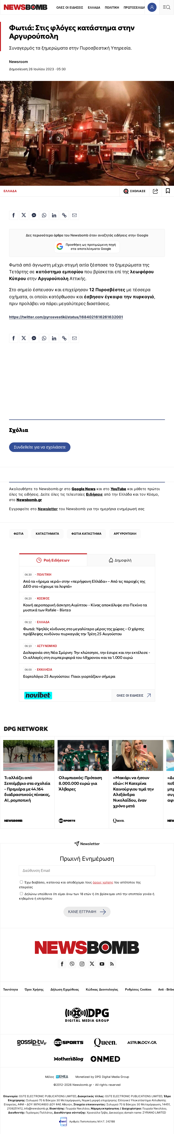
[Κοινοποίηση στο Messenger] (34, 215)
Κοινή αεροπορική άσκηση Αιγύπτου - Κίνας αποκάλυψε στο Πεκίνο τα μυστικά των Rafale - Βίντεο (85, 607)
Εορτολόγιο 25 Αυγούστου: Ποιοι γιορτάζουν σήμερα (69, 676)
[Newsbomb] (87, 948)
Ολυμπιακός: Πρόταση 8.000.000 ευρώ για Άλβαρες (80, 783)
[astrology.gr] (142, 1042)
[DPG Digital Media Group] (87, 1015)
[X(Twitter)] (92, 963)
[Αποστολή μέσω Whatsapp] (43, 215)
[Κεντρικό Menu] (166, 7)
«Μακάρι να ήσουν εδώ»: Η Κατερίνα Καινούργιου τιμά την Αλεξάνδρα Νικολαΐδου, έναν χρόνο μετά (133, 791)
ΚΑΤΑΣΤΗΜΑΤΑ (47, 533)
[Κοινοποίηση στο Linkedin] (54, 215)
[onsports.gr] (68, 1042)
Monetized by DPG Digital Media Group (102, 1077)
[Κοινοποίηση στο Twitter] (23, 215)
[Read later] (168, 191)
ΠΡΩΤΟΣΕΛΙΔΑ (134, 7)
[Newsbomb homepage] (25, 7)
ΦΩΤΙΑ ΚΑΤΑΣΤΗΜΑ (86, 533)
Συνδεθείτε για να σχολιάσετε (40, 447)
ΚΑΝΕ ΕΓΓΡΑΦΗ (82, 912)
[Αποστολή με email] (74, 215)
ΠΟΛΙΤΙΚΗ (112, 7)
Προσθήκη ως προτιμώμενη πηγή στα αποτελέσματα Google (91, 247)
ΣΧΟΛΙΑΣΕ (137, 191)
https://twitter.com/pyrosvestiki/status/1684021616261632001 (66, 317)
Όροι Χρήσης (34, 989)
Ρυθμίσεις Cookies (138, 989)
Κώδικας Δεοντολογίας (102, 989)
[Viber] (72, 963)
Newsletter (48, 509)
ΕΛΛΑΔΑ (94, 7)
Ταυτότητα (10, 989)
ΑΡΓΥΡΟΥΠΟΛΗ (125, 533)
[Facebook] (62, 963)
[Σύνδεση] (152, 7)
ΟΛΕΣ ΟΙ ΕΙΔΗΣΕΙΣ (69, 7)
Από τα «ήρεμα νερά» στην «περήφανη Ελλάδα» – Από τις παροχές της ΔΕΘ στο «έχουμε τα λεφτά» (84, 584)
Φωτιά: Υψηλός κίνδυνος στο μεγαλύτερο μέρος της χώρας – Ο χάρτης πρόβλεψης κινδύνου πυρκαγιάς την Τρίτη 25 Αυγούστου (83, 631)
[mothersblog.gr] (68, 1059)
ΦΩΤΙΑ (19, 533)
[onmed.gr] (105, 1059)
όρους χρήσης (103, 882)
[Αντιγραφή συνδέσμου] (155, 191)
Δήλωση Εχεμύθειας (65, 989)
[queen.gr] (105, 1042)
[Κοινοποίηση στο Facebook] (13, 215)
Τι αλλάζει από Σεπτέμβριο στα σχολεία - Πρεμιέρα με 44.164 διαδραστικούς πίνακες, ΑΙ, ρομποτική (27, 789)
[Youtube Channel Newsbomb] (101, 963)
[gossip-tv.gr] (32, 1042)
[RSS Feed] (111, 963)
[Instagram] (82, 963)
